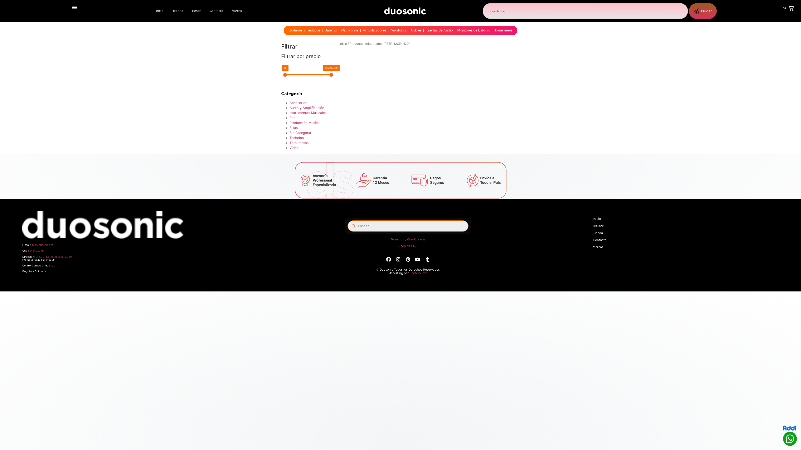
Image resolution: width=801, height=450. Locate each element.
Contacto (216, 11)
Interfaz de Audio (439, 30)
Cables (416, 30)
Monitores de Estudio (473, 30)
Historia (177, 11)
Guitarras (295, 30)
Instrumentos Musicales (308, 113)
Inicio (159, 11)
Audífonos (398, 30)
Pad (293, 118)
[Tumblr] (427, 259)
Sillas (294, 128)
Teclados (313, 30)
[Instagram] (398, 259)
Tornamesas (503, 30)
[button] (75, 7)
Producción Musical (305, 123)
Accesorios (298, 103)
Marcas (237, 11)
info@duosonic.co (42, 245)
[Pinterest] (408, 259)
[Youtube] (417, 259)
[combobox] (585, 11)
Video (294, 148)
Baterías (331, 30)
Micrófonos (349, 30)
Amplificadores (374, 30)
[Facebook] (388, 259)
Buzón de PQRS (408, 246)
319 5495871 (35, 251)
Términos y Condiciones (408, 239)
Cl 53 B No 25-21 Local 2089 (53, 257)
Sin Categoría (300, 133)
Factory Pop (418, 273)
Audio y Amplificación (307, 108)
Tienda (196, 11)
